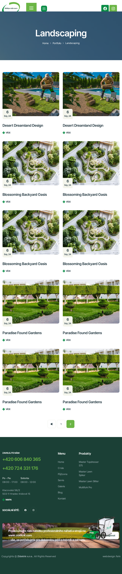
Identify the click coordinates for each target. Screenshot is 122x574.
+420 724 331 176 (20, 468)
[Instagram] (113, 8)
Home (45, 43)
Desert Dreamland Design (23, 125)
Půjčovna (62, 474)
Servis (61, 480)
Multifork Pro (85, 487)
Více (8, 132)
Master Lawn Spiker (85, 473)
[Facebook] (105, 8)
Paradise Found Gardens (22, 333)
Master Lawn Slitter (89, 481)
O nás (61, 467)
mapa (9, 499)
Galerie (61, 486)
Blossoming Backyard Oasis (25, 194)
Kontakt (62, 498)
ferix (118, 556)
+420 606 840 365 (21, 459)
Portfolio (57, 43)
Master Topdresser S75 (89, 463)
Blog (60, 492)
